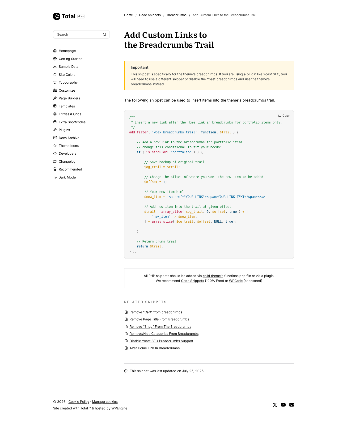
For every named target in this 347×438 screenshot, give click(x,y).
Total (73, 16)
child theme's (213, 276)
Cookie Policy (78, 402)
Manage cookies (105, 402)
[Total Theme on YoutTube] (283, 405)
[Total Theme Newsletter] (291, 405)
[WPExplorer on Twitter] (275, 405)
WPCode (236, 281)
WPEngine (119, 408)
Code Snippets (192, 281)
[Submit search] (104, 34)
